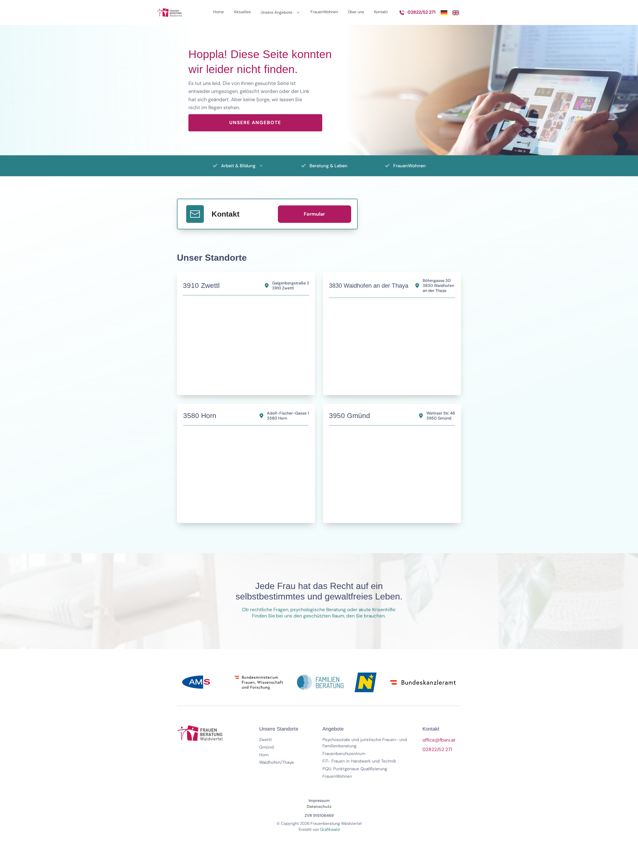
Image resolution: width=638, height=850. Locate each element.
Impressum (319, 800)
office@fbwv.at (438, 740)
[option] (457, 12)
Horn (264, 755)
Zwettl (265, 739)
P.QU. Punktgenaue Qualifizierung (354, 768)
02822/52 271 (421, 12)
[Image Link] (169, 12)
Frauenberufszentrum (343, 753)
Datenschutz (319, 806)
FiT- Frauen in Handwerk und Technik (359, 761)
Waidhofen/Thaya (276, 762)
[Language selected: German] (452, 12)
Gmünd (266, 747)
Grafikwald (330, 829)
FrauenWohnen (337, 776)
